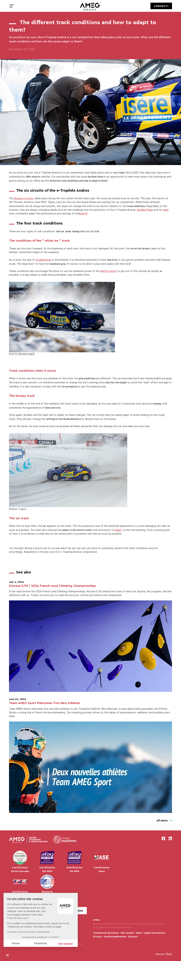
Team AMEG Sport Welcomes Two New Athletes (44, 703)
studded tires (43, 259)
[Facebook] (163, 838)
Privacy (97, 936)
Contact (133, 936)
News (139, 932)
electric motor (108, 271)
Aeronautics (99, 923)
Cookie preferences (115, 936)
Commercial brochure (106, 932)
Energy (96, 927)
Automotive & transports (119, 923)
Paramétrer (40, 943)
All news (162, 820)
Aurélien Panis (145, 209)
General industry (110, 927)
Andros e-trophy (23, 198)
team (165, 209)
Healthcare (126, 927)
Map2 (118, 529)
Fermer (16, 943)
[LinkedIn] (170, 838)
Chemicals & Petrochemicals (147, 923)
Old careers (127, 932)
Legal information (154, 932)
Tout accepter (65, 943)
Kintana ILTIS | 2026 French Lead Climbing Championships (52, 586)
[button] (7, 955)
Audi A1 (83, 213)
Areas (96, 919)
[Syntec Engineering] (64, 839)
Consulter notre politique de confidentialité (28, 931)
